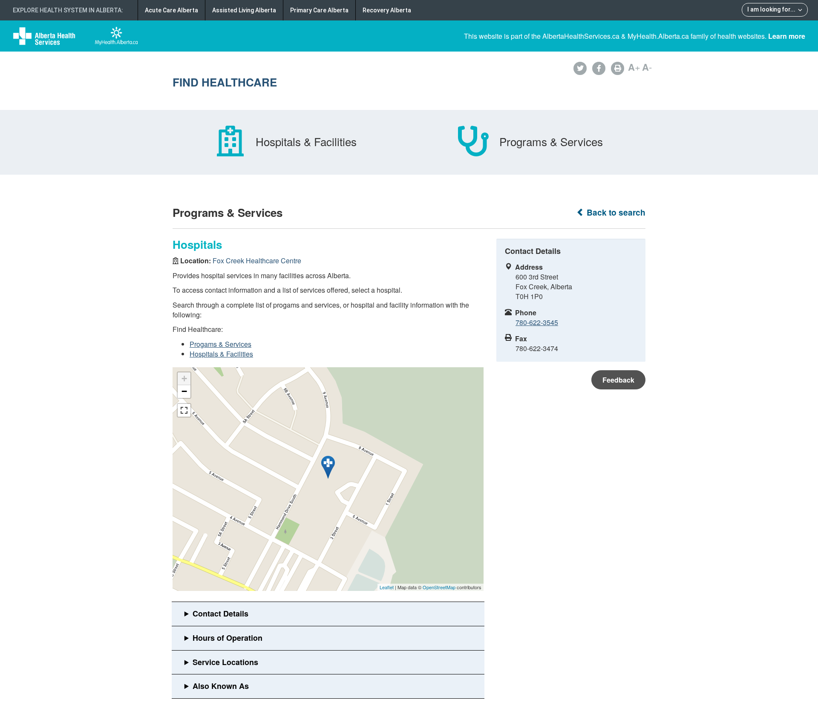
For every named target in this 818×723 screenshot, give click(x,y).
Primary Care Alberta (319, 10)
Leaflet (387, 587)
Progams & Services (220, 344)
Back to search (615, 212)
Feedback (618, 380)
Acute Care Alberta (171, 10)
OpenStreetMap (439, 587)
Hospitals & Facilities (221, 354)
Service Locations (225, 662)
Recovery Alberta (387, 10)
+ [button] (184, 378)
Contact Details (220, 613)
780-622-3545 (537, 322)
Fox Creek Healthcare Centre (257, 260)
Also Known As (221, 685)
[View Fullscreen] (184, 410)
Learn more (786, 36)
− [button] (184, 391)
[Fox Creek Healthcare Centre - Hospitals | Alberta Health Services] (328, 467)
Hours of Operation (227, 637)
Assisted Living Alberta (244, 10)
